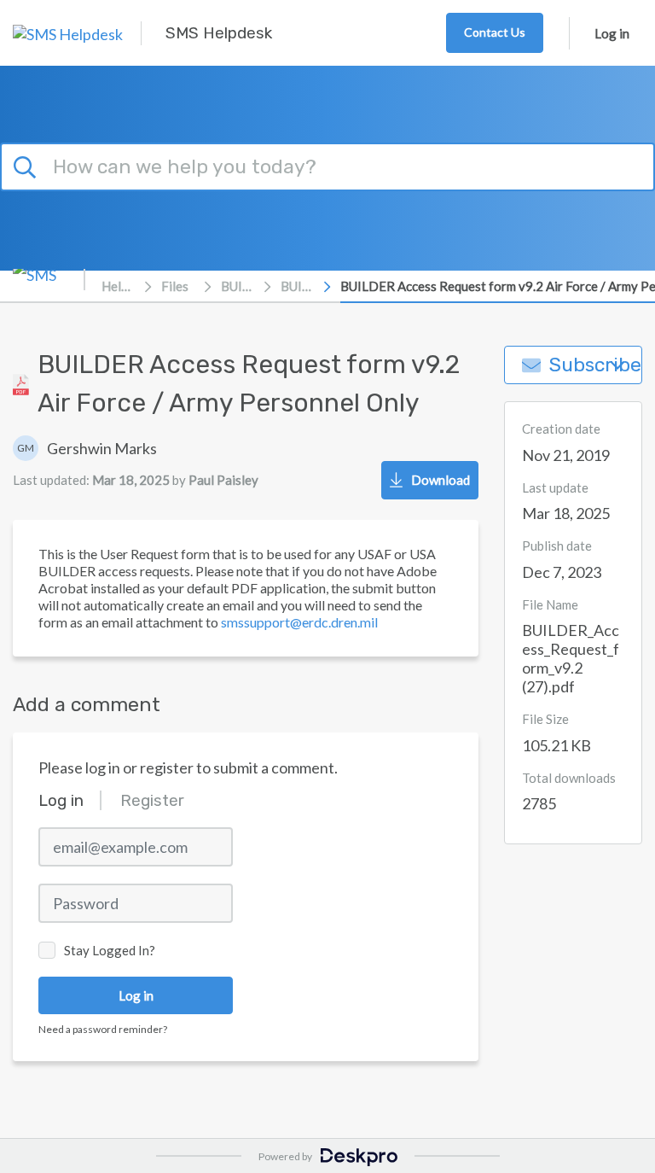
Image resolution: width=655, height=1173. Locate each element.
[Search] (27, 164)
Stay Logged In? (109, 950)
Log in (611, 33)
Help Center (118, 286)
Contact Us (494, 32)
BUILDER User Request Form (298, 286)
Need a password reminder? (102, 1029)
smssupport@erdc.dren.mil (299, 622)
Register (152, 800)
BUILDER (238, 286)
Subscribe (595, 364)
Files (174, 286)
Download (440, 479)
